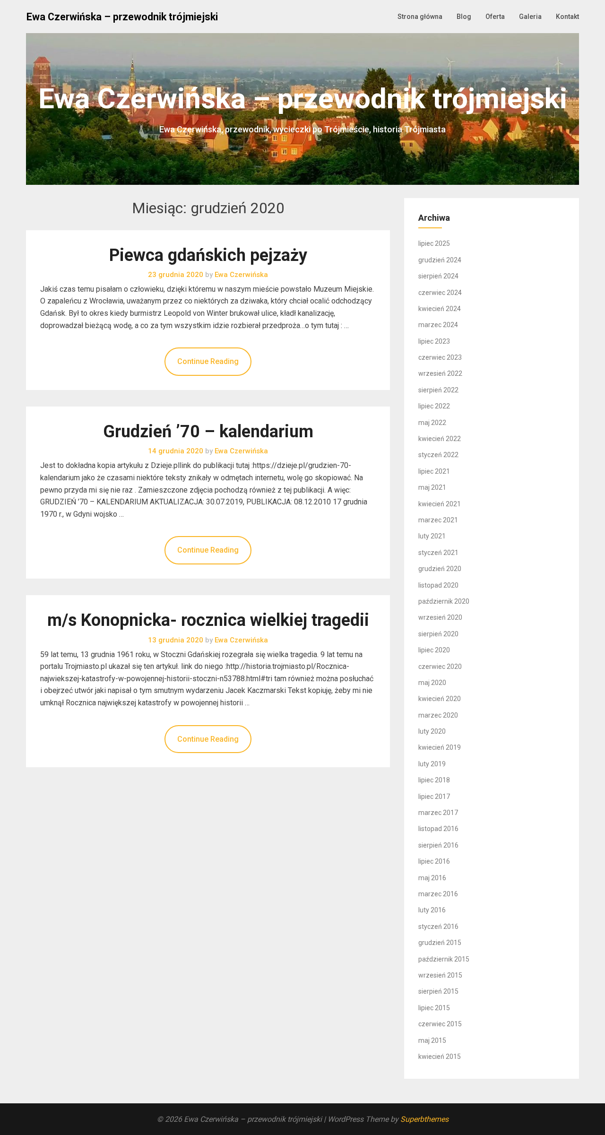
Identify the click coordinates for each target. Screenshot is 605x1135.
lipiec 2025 (434, 243)
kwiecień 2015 (439, 1056)
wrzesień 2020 (440, 617)
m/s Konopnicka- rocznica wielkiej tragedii (208, 620)
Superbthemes (424, 1119)
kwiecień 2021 (439, 504)
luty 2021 (432, 536)
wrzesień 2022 (440, 373)
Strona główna (420, 16)
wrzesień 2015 (440, 975)
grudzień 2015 (439, 942)
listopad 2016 (438, 828)
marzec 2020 (438, 715)
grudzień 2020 (439, 568)
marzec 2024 (438, 325)
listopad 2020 (438, 585)
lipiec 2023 (434, 341)
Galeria (530, 16)
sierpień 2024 (438, 276)
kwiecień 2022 (439, 438)
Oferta (495, 16)
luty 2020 (432, 731)
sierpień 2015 (438, 991)
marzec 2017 (438, 812)
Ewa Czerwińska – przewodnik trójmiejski (122, 17)
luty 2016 (432, 910)
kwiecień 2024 (439, 308)
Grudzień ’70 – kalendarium (208, 432)
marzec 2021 (438, 520)
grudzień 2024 (439, 260)
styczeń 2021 (438, 552)
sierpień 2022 (438, 390)
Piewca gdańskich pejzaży (208, 255)
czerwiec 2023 (440, 357)
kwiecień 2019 (439, 747)
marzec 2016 (438, 894)
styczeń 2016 (438, 926)
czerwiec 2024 (440, 292)
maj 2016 (432, 878)
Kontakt (567, 16)
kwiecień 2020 (439, 698)
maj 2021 (432, 487)
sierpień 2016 (438, 845)
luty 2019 (432, 764)
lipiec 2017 (434, 796)
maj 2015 (432, 1040)
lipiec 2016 (434, 861)
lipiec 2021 (434, 471)
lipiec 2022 (434, 406)
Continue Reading (208, 361)
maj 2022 (432, 422)
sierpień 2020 (438, 634)
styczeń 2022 (438, 455)
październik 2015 (443, 959)
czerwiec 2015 (440, 1024)
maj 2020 (432, 682)
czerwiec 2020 (440, 666)
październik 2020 (443, 601)
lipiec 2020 (434, 650)
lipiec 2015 (434, 1008)
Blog (464, 16)
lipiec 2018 (434, 780)
